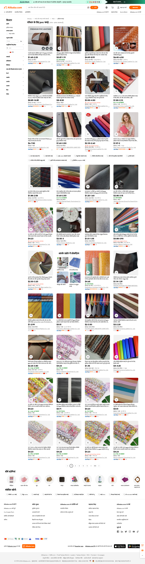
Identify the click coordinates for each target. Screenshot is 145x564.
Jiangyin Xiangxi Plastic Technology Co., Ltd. (69, 201)
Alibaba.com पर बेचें (122, 508)
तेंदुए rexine (25, 494)
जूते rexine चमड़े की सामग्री (64, 156)
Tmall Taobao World (63, 555)
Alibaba (29, 18)
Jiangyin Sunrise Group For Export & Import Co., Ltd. (125, 201)
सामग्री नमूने (36, 494)
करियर (5, 519)
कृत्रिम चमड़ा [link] (61, 18)
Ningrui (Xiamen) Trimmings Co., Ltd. (39, 244)
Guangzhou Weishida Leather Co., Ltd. (68, 63)
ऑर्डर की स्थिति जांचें (122, 516)
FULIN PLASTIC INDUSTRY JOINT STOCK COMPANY (69, 147)
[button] (88, 7)
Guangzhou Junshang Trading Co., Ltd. (96, 287)
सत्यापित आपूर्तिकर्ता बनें (122, 519)
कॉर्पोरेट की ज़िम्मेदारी (9, 516)
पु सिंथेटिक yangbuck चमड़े (78, 160)
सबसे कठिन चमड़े (49, 156)
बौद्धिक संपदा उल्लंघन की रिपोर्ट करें (97, 523)
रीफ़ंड (90, 519)
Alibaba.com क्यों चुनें (9, 508)
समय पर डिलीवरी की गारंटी (38, 516)
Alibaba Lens (12, 546)
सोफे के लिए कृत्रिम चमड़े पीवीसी (116, 156)
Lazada (72, 555)
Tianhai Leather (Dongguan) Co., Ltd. (39, 61)
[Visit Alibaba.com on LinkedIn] (122, 531)
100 (95, 466)
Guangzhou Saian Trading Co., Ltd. (95, 61)
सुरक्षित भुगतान (35, 508)
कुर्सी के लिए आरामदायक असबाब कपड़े (59, 160)
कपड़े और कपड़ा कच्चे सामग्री (42, 18)
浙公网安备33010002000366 (104, 561)
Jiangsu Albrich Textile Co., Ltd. (122, 244)
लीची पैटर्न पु (92, 494)
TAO (88, 555)
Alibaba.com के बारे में (10, 504)
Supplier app (79, 546)
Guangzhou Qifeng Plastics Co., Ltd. (39, 328)
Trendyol (93, 555)
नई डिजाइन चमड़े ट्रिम (79, 494)
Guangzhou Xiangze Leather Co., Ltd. (96, 200)
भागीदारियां (119, 523)
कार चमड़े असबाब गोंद (35, 156)
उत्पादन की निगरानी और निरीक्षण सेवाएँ (41, 523)
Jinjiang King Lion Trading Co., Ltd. (67, 104)
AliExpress (44, 555)
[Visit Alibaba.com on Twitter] (126, 531)
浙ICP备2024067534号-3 (123, 561)
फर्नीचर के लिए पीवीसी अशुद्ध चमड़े (37, 160)
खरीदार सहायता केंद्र (94, 508)
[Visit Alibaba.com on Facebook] (118, 531)
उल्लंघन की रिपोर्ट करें (94, 527)
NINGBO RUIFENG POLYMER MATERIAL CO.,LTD (125, 285)
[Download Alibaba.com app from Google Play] (134, 546)
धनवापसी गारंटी (36, 512)
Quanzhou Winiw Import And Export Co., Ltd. (40, 104)
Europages (101, 555)
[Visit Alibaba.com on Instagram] (130, 531)
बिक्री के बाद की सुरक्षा (37, 519)
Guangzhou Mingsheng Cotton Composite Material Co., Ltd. (40, 200)
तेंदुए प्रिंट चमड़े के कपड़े (81, 156)
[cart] (112, 8)
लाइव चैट (91, 512)
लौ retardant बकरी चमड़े (131, 494)
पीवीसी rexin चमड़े (12, 494)
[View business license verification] (90, 561)
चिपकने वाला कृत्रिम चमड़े (62, 494)
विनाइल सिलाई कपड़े (115, 494)
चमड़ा (53, 18)
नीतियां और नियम (36, 527)
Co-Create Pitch (9, 512)
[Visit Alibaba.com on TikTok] (138, 531)
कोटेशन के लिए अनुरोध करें (66, 512)
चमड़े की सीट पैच (48, 494)
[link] (142, 545)
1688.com (52, 555)
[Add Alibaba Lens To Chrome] (28, 546)
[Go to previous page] (67, 466)
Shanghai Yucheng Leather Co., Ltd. (96, 149)
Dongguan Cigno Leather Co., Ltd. (123, 106)
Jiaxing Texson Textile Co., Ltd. (66, 243)
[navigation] (15, 242)
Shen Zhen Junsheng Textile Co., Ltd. (124, 147)
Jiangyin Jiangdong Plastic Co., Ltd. (95, 243)
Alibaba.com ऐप (90, 546)
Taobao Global (80, 555)
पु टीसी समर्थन (131, 156)
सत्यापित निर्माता (64, 508)
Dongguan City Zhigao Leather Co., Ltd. (125, 61)
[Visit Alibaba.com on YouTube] (134, 531)
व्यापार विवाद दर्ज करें (93, 516)
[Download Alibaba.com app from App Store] (120, 546)
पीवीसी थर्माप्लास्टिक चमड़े (97, 156)
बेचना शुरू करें (120, 512)
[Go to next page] (99, 466)
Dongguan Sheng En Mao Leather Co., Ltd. (97, 106)
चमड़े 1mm (102, 494)
